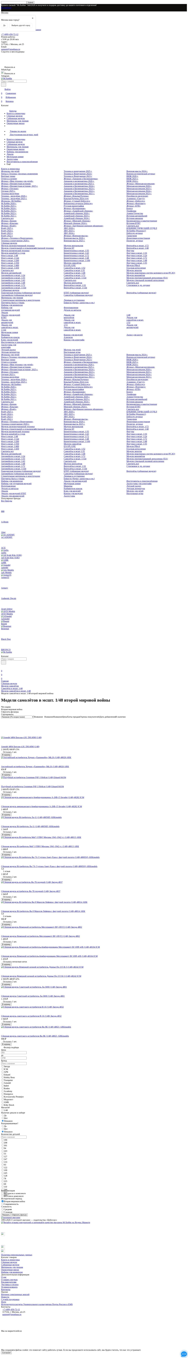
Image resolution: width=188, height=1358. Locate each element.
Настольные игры (72, 352)
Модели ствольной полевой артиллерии (145, 280)
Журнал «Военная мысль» (76, 236)
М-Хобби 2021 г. (9, 216)
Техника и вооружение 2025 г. (78, 171)
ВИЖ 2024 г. (132, 181)
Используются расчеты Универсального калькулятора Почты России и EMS (37, 1304)
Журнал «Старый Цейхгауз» (77, 201)
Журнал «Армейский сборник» (78, 211)
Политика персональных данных (16, 1255)
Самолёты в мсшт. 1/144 (75, 278)
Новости (5, 1297)
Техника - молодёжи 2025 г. (14, 198)
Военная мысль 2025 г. (74, 240)
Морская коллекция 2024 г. (139, 191)
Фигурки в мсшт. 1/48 (136, 260)
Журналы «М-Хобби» (11, 201)
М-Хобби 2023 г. (9, 211)
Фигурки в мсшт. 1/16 (136, 253)
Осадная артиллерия (136, 268)
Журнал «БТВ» (133, 206)
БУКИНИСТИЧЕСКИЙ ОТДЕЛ (141, 228)
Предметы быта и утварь (12, 302)
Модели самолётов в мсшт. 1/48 (16, 691)
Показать (6, 1215)
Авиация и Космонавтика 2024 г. (79, 186)
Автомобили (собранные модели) (17, 295)
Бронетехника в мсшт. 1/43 (76, 253)
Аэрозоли (68, 337)
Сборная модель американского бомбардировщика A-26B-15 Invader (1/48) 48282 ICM (41, 806)
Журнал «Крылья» (9, 223)
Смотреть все (7, 218)
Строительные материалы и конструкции (20, 300)
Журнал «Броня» (9, 221)
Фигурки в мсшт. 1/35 (136, 263)
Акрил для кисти (134, 335)
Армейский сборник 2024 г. (77, 218)
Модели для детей (72, 350)
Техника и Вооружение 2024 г (78, 174)
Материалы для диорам (17, 121)
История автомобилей (136, 216)
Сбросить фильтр (19, 1215)
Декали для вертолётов (69, 316)
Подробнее (6, 7)
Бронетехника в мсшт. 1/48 (76, 258)
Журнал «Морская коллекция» (140, 183)
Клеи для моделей (9, 340)
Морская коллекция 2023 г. (139, 193)
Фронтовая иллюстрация (138, 238)
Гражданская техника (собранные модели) (21, 293)
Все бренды (6, 501)
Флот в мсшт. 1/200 (10, 260)
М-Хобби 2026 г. (9, 203)
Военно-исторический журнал (140, 174)
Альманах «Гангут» (135, 198)
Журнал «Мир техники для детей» (17, 181)
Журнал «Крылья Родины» (76, 196)
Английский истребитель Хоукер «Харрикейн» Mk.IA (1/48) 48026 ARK (35, 766)
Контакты (5, 1289)
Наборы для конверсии (17, 152)
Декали (10, 154)
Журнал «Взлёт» (9, 226)
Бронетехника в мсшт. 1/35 (76, 250)
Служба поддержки (10, 1299)
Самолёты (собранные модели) (78, 295)
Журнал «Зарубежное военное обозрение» (83, 226)
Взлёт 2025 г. (7, 228)
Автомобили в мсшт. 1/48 (13, 283)
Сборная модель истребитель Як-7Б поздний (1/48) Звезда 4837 (30, 891)
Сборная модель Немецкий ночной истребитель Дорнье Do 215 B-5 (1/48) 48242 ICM (41, 976)
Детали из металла (72, 310)
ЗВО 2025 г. (69, 231)
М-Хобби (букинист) (136, 231)
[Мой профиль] (2, 667)
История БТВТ (133, 223)
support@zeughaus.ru (10, 49)
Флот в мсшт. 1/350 (10, 263)
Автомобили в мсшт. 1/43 (13, 280)
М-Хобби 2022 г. (9, 213)
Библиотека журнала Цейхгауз (78, 203)
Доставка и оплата (9, 1284)
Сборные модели (15, 116)
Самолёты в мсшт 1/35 (74, 270)
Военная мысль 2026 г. (74, 238)
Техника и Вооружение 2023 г (78, 176)
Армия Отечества (134, 213)
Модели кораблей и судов (13, 253)
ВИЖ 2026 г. (132, 176)
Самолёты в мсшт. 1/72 (74, 275)
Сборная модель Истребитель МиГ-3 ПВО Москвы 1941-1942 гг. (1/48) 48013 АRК (40, 846)
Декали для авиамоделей (7, 321)
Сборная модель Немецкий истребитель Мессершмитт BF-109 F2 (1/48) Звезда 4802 (40, 936)
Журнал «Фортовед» (136, 203)
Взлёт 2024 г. (7, 231)
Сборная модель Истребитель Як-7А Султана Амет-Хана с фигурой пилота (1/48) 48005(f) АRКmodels (49, 866)
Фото (3, 1302)
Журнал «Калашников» (75, 208)
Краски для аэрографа (74, 340)
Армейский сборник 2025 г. (77, 216)
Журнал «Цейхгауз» (135, 201)
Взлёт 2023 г (7, 233)
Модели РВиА (133, 265)
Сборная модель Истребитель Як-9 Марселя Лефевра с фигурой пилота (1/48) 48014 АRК (43, 911)
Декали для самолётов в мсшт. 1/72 (72, 322)
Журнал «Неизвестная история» (16, 183)
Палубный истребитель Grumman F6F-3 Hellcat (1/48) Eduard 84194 (32, 786)
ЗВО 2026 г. (69, 228)
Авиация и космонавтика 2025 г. (79, 183)
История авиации (134, 218)
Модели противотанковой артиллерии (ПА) (147, 278)
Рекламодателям (8, 1282)
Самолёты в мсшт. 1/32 (74, 268)
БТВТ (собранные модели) (76, 293)
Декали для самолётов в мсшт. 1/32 (135, 320)
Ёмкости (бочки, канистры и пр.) (79, 302)
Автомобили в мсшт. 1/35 (13, 278)
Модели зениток (134, 270)
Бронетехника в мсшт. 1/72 (76, 255)
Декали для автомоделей (132, 326)
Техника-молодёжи (10, 193)
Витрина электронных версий (15, 1294)
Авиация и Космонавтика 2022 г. (79, 191)
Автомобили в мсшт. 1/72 (13, 285)
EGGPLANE (70, 265)
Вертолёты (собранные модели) (141, 293)
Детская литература (10, 352)
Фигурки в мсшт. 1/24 (136, 255)
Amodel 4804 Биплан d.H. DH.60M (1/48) (20, 746)
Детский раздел (8, 350)
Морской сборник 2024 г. (75, 223)
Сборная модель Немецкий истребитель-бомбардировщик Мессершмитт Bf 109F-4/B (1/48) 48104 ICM (49, 956)
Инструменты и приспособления (22, 161)
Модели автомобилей (11, 273)
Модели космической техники (15, 250)
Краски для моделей (73, 335)
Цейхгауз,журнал (134, 233)
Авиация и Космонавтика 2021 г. (79, 193)
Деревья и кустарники (74, 300)
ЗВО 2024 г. (69, 233)
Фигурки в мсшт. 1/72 (136, 258)
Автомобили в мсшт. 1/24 (13, 275)
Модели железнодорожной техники (18, 245)
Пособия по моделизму (137, 196)
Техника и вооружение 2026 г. (15, 240)
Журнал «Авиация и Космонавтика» (81, 178)
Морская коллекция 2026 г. (139, 186)
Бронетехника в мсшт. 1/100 (77, 260)
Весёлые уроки (8, 176)
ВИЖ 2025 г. (132, 178)
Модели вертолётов (73, 283)
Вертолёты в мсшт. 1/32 (75, 285)
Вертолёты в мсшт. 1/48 (137, 248)
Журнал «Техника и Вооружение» (17, 238)
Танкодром (131, 236)
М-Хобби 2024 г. (9, 208)
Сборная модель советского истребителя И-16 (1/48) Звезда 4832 (31, 1016)
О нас (3, 1277)
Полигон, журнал (134, 240)
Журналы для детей (10, 171)
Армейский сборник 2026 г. (77, 213)
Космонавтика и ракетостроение (141, 221)
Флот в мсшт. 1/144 (10, 258)
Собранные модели (16, 118)
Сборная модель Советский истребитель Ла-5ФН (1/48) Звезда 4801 (33, 996)
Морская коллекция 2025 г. (139, 188)
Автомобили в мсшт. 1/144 (13, 288)
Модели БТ (69, 248)
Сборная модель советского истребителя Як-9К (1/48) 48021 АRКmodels (35, 1036)
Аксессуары (12, 159)
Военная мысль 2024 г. (137, 171)
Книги (129, 208)
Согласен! (6, 1353)
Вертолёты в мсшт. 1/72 (137, 245)
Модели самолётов (72, 263)
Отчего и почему (9, 178)
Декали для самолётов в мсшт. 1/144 (9, 327)
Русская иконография (74, 206)
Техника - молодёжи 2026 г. (14, 196)
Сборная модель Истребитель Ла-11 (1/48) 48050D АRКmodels (30, 826)
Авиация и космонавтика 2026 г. (79, 181)
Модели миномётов (135, 275)
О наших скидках (9, 1279)
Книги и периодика (16, 113)
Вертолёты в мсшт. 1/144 (75, 288)
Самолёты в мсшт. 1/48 (74, 273)
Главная (5, 681)
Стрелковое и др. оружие (138, 285)
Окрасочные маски (15, 123)
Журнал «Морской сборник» (77, 221)
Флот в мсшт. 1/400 (10, 265)
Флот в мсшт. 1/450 (10, 268)
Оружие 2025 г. (8, 191)
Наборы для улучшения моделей (10, 308)
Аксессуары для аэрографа (8, 346)
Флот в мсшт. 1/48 (9, 255)
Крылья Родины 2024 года (76, 198)
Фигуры (130, 250)
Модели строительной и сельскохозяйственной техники (27, 248)
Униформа (131, 211)
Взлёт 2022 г (7, 236)
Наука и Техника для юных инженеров (19, 174)
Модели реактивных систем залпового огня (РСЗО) (150, 273)
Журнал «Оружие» (10, 188)
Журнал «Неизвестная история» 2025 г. (19, 186)
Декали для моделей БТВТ (13, 493)
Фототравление (71, 307)
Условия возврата (9, 1287)
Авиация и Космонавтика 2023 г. (79, 188)
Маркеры (5, 335)
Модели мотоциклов (73, 245)
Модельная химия (15, 156)
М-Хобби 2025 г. (9, 206)
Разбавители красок (10, 337)
